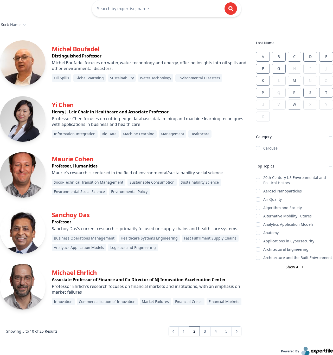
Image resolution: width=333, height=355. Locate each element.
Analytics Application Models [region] (79, 247)
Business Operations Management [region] (84, 238)
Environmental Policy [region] (129, 191)
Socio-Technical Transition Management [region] (88, 182)
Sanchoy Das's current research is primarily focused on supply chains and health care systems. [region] (145, 228)
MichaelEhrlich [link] (74, 272)
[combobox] (157, 8)
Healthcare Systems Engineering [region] (149, 238)
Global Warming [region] (89, 77)
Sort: (11, 24)
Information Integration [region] (74, 133)
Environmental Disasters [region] (198, 77)
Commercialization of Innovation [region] (107, 301)
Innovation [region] (63, 301)
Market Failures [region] (155, 301)
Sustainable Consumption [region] (152, 182)
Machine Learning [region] (139, 133)
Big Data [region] (109, 133)
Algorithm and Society (282, 207)
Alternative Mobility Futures (287, 216)
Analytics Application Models (288, 224)
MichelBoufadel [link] (75, 48)
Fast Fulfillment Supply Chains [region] (210, 238)
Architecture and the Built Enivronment (297, 257)
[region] (150, 56)
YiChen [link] (63, 104)
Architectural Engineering (286, 249)
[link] (23, 63)
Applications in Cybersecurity (288, 240)
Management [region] (172, 133)
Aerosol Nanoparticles (282, 191)
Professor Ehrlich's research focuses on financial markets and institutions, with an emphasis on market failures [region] (146, 289)
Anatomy (271, 232)
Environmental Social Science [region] (79, 191)
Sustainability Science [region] (200, 182)
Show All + (295, 266)
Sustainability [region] (122, 77)
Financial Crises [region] (188, 301)
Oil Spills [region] (61, 77)
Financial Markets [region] (224, 301)
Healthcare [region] (199, 133)
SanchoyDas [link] (70, 214)
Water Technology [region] (155, 77)
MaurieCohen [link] (73, 158)
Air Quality (272, 199)
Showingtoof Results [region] (31, 331)
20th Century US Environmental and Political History (294, 180)
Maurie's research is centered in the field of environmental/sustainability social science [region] (137, 173)
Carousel (271, 148)
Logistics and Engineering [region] (133, 247)
